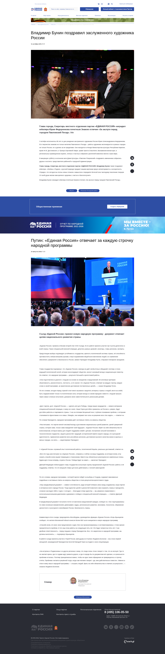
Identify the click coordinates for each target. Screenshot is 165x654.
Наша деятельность (63, 15)
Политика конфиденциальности (41, 644)
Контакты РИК (37, 614)
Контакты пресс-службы (66, 614)
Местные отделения (82, 15)
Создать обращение (117, 206)
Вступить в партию (128, 15)
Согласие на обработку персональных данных (45, 648)
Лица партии (47, 15)
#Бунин (72, 190)
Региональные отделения (90, 610)
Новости (53, 24)
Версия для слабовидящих (126, 3)
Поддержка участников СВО (82, 20)
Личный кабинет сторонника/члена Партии (117, 9)
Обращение (89, 9)
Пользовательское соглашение (40, 642)
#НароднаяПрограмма (83, 597)
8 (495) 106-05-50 (116, 612)
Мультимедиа (112, 15)
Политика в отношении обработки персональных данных (49, 646)
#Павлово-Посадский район (89, 190)
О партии (33, 15)
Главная (33, 24)
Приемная (98, 15)
